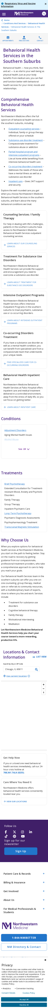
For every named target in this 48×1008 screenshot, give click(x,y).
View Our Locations (15, 801)
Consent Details (8, 993)
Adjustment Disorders (15, 430)
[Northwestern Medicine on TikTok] (8, 836)
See (20, 449)
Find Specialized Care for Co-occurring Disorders (20, 363)
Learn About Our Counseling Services (20, 245)
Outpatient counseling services (24, 128)
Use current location (15, 676)
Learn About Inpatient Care (19, 407)
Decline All (24, 1005)
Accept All (24, 999)
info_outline (28, 676)
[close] (45, 5)
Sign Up (20, 851)
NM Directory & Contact (24, 947)
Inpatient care (16, 181)
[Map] (24, 715)
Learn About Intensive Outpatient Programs (22, 322)
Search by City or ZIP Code (13, 664)
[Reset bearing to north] (44, 693)
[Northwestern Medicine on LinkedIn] (32, 832)
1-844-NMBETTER (24, 937)
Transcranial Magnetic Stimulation (21, 526)
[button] (3, 13)
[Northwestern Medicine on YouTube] (24, 836)
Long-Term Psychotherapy (17, 513)
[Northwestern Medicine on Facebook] (8, 832)
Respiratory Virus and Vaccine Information (18, 5)
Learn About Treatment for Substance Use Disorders (19, 283)
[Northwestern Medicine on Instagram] (24, 832)
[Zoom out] (44, 689)
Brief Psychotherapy (14, 483)
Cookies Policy (29, 993)
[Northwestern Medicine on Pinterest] (16, 836)
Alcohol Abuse (11, 439)
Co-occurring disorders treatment (25, 166)
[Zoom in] (44, 685)
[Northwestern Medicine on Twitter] (16, 832)
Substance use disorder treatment (26, 140)
